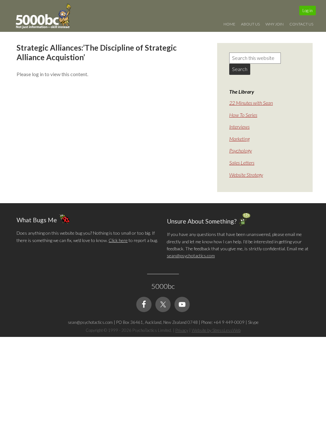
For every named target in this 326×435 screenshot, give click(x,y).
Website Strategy (246, 175)
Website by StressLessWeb (216, 330)
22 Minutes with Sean (251, 103)
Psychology (240, 150)
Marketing (239, 139)
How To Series (243, 115)
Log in (307, 10)
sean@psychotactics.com (191, 255)
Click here (118, 240)
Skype (253, 322)
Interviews (239, 127)
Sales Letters (241, 163)
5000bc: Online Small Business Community (47, 17)
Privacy (181, 330)
